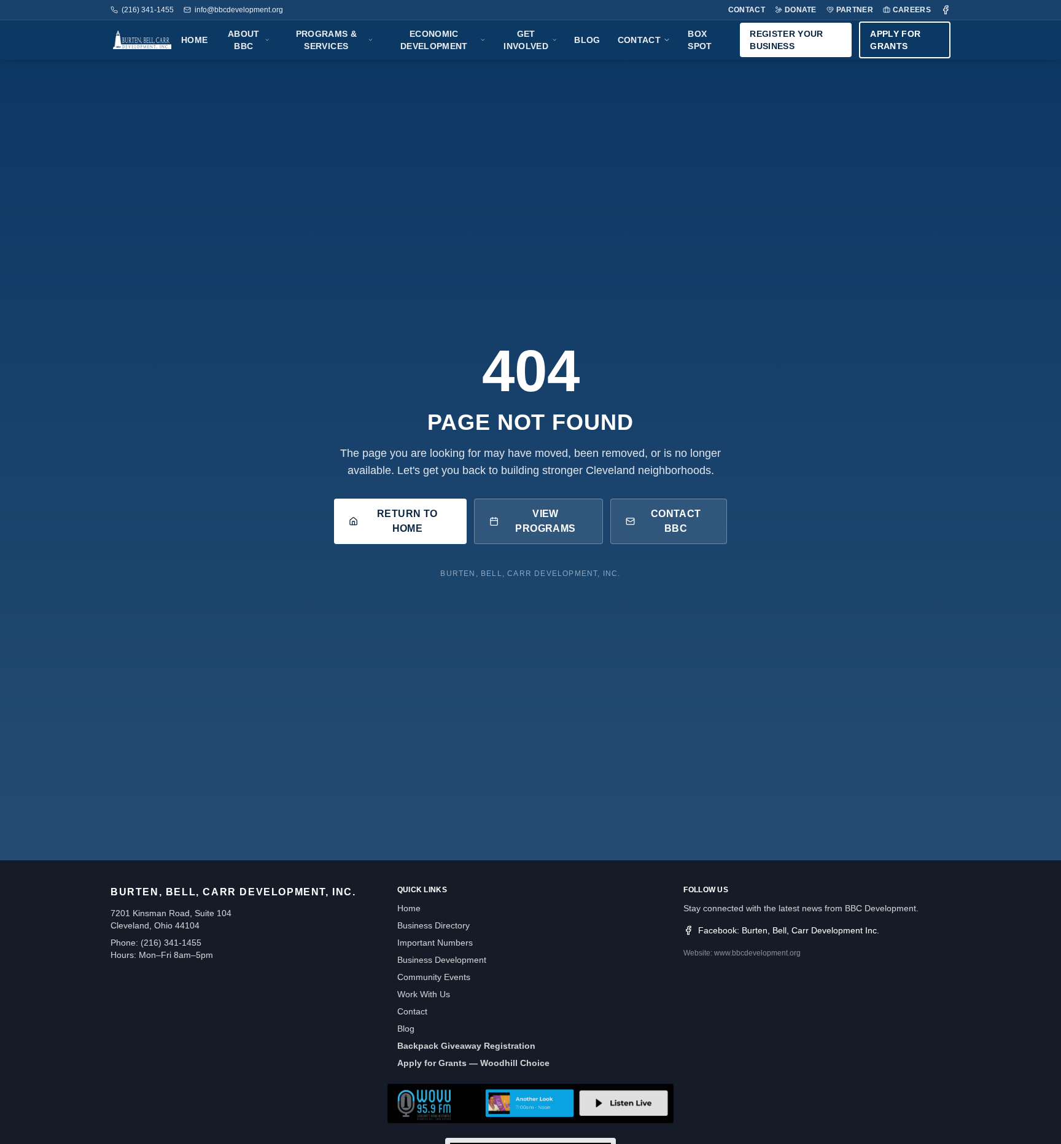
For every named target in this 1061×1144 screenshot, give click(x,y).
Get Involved (525, 40)
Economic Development (434, 40)
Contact (746, 10)
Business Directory (433, 925)
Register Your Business (786, 40)
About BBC (244, 40)
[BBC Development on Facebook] (945, 10)
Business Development (441, 960)
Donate (801, 10)
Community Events (433, 977)
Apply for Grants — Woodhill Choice (473, 1063)
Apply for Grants (895, 40)
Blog (587, 40)
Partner (854, 10)
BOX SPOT (700, 40)
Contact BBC (676, 521)
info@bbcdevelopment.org (239, 10)
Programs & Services (326, 40)
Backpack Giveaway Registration (466, 1046)
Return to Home (407, 521)
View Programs (545, 521)
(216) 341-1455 (148, 10)
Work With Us (423, 994)
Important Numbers (435, 942)
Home (194, 40)
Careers (912, 10)
